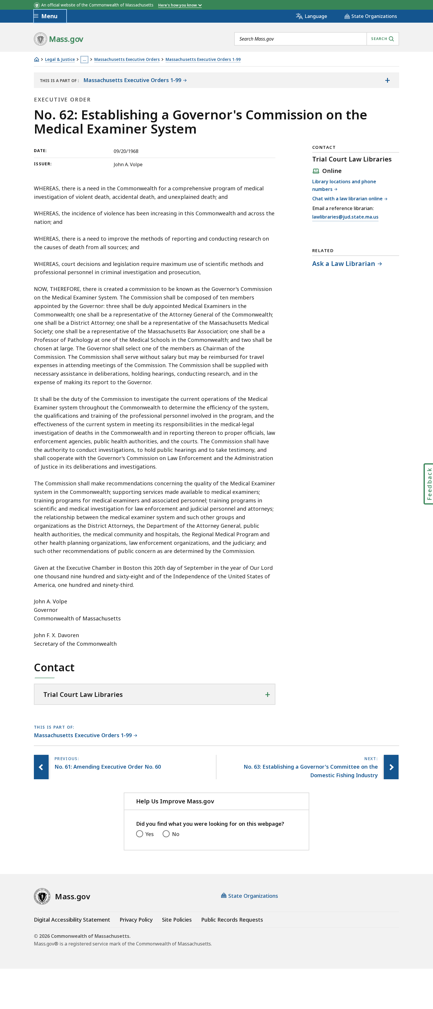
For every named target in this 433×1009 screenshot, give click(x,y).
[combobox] (316, 39)
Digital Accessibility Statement (72, 919)
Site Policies (177, 919)
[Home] (36, 59)
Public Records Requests (232, 919)
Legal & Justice (60, 59)
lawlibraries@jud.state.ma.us (345, 217)
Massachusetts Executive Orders (127, 59)
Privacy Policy (136, 919)
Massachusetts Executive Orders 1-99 (203, 59)
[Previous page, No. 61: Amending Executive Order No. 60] (41, 767)
